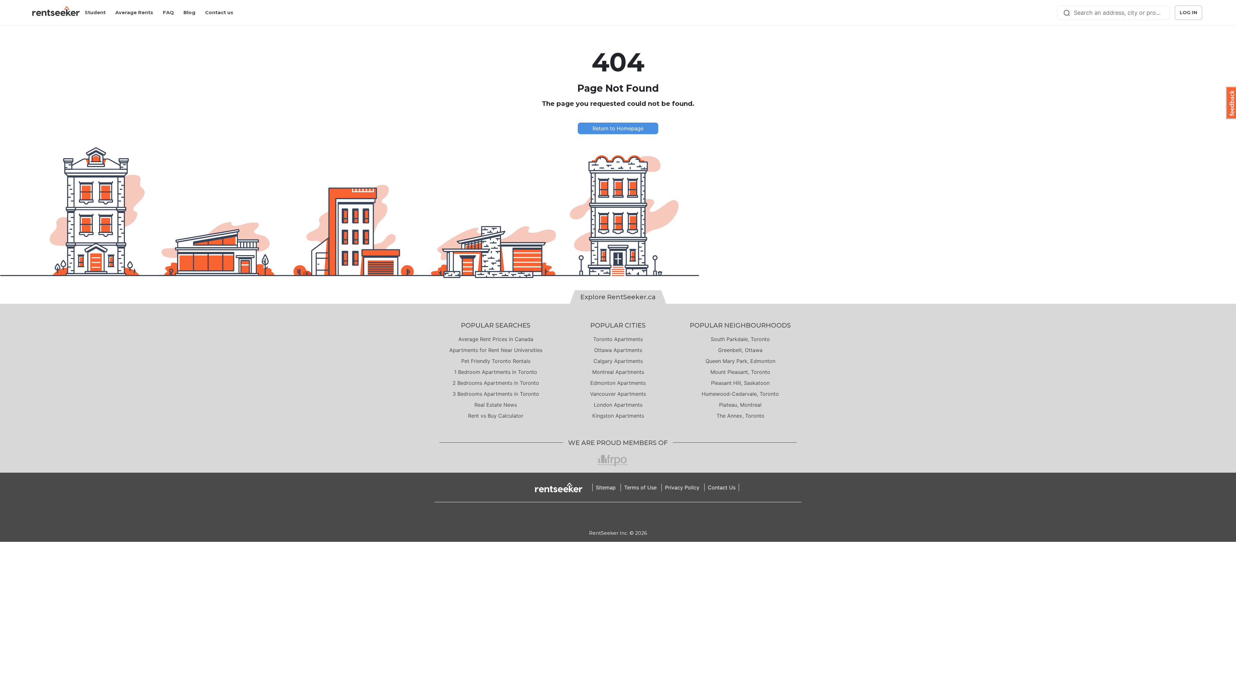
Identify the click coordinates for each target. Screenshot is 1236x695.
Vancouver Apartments (618, 394)
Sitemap (606, 487)
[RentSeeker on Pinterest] (602, 516)
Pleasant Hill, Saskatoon (740, 383)
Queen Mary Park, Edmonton (740, 361)
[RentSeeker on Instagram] (610, 516)
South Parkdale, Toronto (740, 339)
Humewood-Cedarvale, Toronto (740, 394)
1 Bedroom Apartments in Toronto (495, 372)
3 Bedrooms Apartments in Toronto (496, 394)
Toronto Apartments (618, 339)
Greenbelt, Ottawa (740, 350)
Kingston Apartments (618, 415)
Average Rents (134, 12)
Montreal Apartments (618, 372)
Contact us (219, 12)
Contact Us (721, 487)
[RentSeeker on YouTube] (634, 516)
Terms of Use (640, 487)
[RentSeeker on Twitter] (626, 516)
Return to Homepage (618, 128)
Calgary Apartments (618, 361)
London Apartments (618, 405)
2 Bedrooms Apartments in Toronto (496, 383)
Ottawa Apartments (618, 350)
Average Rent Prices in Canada (495, 339)
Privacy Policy (682, 487)
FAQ (168, 12)
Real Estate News (495, 405)
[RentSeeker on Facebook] (618, 516)
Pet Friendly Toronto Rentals (495, 361)
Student (95, 12)
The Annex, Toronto (740, 415)
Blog (189, 12)
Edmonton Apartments (618, 383)
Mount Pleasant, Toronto (740, 372)
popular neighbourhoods (740, 325)
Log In (1188, 12)
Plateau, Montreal (740, 405)
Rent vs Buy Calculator (495, 415)
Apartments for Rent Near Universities (495, 350)
